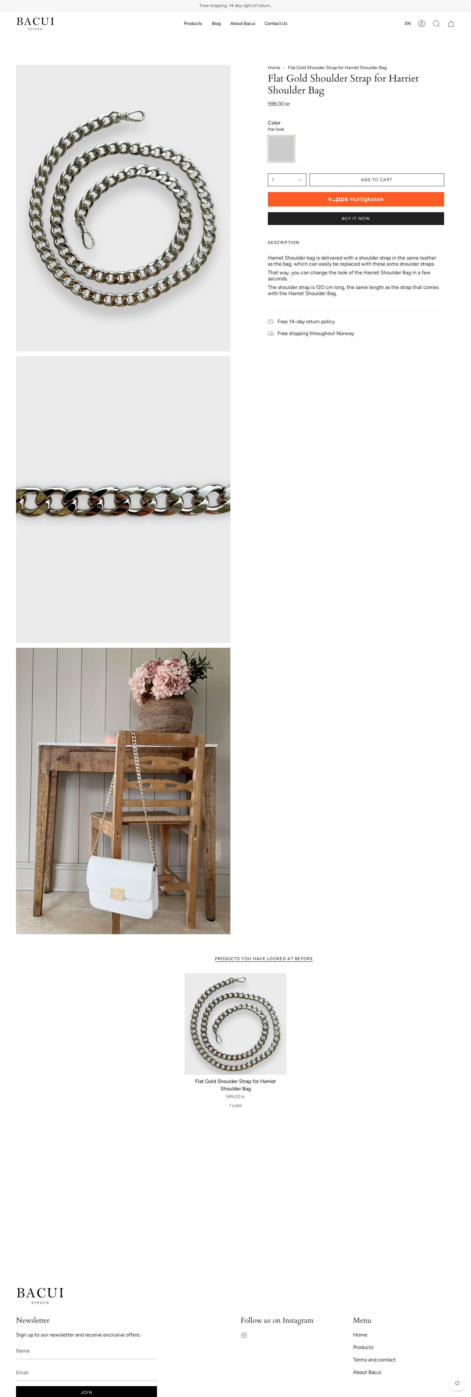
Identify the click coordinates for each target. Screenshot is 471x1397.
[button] (193, 23)
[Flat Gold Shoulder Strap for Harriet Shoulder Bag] (236, 1024)
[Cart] (451, 23)
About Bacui (367, 1372)
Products (363, 1347)
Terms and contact (374, 1360)
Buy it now (356, 218)
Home (274, 67)
